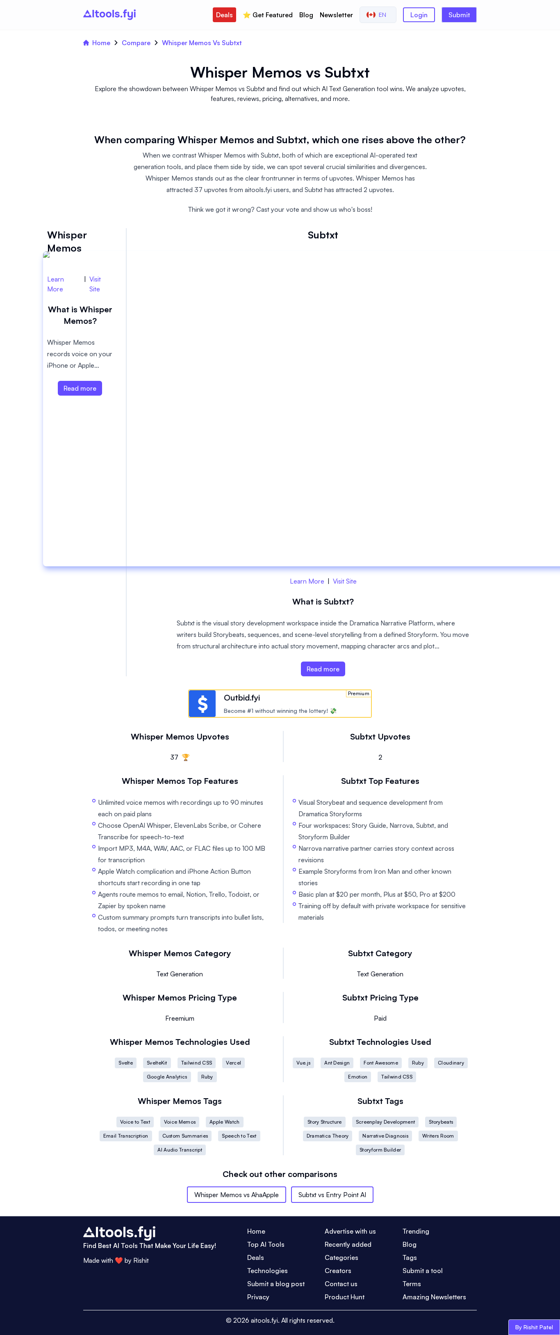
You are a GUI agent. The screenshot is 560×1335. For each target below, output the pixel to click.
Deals (224, 15)
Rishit (141, 1260)
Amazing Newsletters (434, 1297)
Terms (412, 1284)
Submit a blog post (276, 1284)
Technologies (267, 1270)
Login (419, 15)
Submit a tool (423, 1270)
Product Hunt (344, 1297)
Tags (410, 1257)
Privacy (258, 1297)
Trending (416, 1231)
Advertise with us (350, 1231)
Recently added (348, 1244)
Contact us (341, 1284)
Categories (341, 1257)
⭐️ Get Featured (268, 15)
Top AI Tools (266, 1244)
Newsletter (336, 15)
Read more (323, 669)
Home (101, 43)
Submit (459, 15)
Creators (338, 1270)
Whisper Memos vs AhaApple (236, 1195)
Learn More (307, 581)
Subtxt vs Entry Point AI (332, 1195)
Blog (306, 15)
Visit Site (345, 581)
